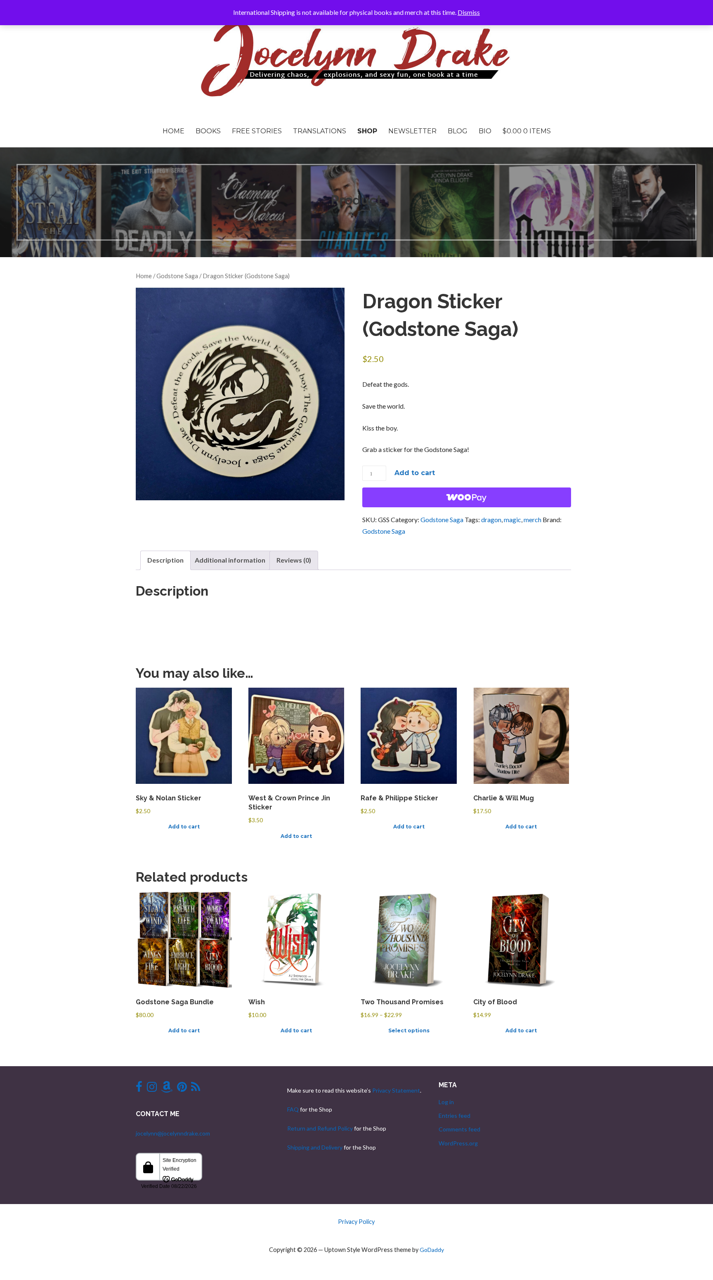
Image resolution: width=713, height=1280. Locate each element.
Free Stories (257, 131)
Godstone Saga (177, 275)
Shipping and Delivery (314, 1147)
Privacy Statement (396, 1090)
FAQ (293, 1109)
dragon (491, 519)
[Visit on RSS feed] (195, 1088)
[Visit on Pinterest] (182, 1088)
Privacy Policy (356, 1221)
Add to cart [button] (184, 826)
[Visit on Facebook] (139, 1088)
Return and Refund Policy (320, 1128)
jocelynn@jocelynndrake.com (173, 1133)
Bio (485, 131)
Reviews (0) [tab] (293, 560)
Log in (446, 1101)
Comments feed (459, 1129)
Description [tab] (165, 560)
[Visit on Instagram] (152, 1088)
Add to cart (414, 473)
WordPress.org (458, 1143)
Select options (409, 1030)
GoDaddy (432, 1249)
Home (173, 131)
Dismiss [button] (469, 12)
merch (532, 519)
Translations (319, 131)
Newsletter (412, 131)
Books (208, 131)
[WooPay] (466, 497)
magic (512, 519)
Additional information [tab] (230, 560)
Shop (367, 131)
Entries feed (454, 1115)
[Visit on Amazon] (166, 1088)
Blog (457, 131)
